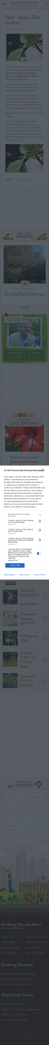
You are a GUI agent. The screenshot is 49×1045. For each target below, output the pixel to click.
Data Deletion (9, 575)
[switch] (39, 521)
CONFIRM (15, 565)
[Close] (43, 470)
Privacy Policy (39, 575)
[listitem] (24, 515)
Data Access (24, 575)
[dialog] (24, 523)
